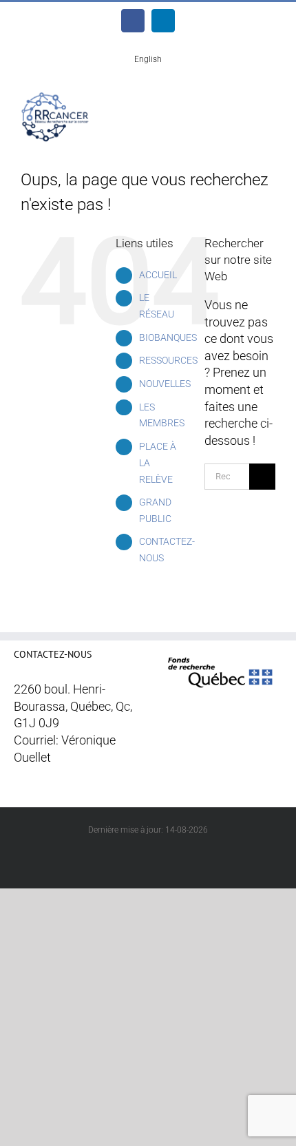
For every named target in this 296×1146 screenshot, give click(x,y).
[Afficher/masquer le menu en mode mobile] (269, 101)
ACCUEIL (158, 274)
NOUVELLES (165, 383)
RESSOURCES (168, 360)
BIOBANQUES (168, 337)
